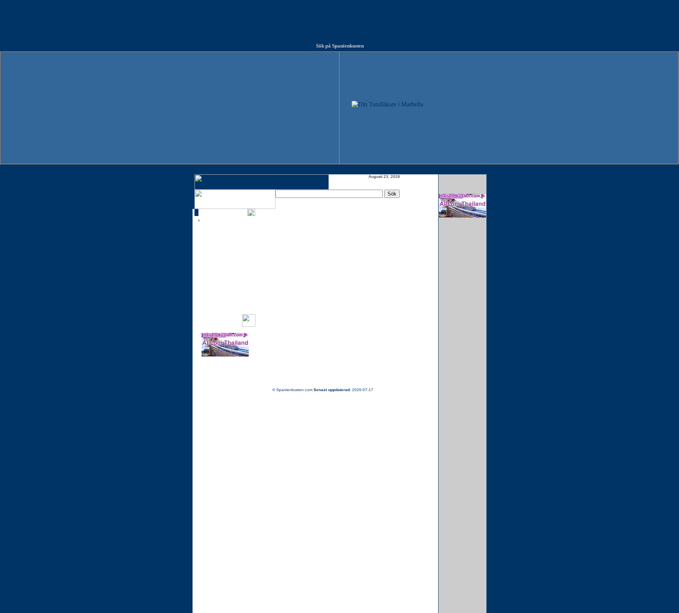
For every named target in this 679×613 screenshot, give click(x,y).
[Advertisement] (339, 17)
